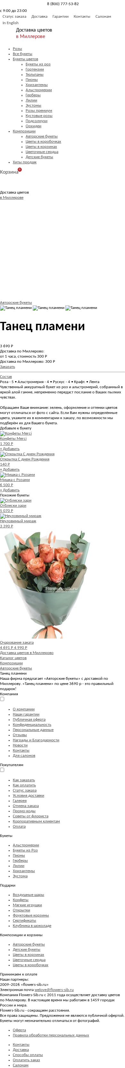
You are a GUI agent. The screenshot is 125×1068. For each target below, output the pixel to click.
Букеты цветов (25, 59)
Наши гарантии (26, 714)
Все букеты (22, 54)
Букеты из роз (38, 64)
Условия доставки (28, 796)
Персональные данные (33, 730)
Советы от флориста (30, 816)
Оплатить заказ (26, 1060)
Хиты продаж (25, 162)
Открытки (21, 910)
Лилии (31, 100)
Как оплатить (24, 785)
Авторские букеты (42, 136)
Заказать (7, 367)
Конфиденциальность (32, 725)
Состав (6, 377)
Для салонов (24, 756)
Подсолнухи (36, 121)
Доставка (39, 16)
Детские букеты (39, 157)
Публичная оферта (29, 719)
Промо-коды (24, 811)
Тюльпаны (35, 74)
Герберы (33, 95)
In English (11, 23)
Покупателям (11, 765)
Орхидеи (33, 126)
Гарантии (61, 16)
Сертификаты (24, 921)
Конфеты (21, 900)
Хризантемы (37, 85)
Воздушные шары (28, 895)
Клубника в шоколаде (32, 926)
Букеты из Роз (25, 850)
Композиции (24, 131)
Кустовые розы (39, 116)
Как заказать (24, 780)
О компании (24, 709)
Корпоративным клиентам (36, 821)
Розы (17, 49)
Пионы (32, 80)
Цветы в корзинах (41, 147)
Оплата (19, 826)
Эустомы (33, 105)
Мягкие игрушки (27, 905)
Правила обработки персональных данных (51, 1035)
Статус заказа (14, 16)
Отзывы (20, 735)
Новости (20, 745)
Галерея (20, 801)
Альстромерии (39, 90)
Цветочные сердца (42, 152)
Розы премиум (39, 111)
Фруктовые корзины (31, 915)
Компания (9, 694)
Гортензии (35, 69)
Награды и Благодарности (36, 740)
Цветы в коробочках (43, 142)
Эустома (20, 876)
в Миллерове (30, 36)
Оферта (19, 1030)
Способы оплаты (28, 1055)
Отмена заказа (26, 806)
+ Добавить (10, 449)
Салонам (103, 16)
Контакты (82, 16)
